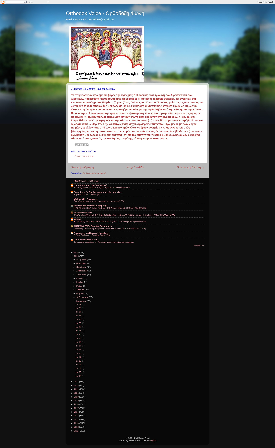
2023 (76, 385)
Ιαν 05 (78, 372)
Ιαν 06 (78, 368)
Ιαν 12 (78, 361)
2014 (76, 419)
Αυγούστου (81, 275)
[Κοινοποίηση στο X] (81, 144)
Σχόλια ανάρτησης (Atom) (94, 173)
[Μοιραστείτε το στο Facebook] (84, 144)
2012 (76, 427)
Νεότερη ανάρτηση (82, 167)
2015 (76, 416)
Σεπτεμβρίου (82, 271)
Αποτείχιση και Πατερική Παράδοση (91, 233)
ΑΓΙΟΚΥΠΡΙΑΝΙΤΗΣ (83, 213)
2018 (76, 404)
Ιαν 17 (78, 346)
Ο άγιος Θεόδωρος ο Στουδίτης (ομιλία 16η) (92, 235)
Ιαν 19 (78, 338)
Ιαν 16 (78, 349)
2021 (76, 393)
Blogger (152, 441)
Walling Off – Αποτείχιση (86, 199)
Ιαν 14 (78, 357)
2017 (76, 408)
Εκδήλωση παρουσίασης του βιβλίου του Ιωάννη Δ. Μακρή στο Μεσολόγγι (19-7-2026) (110, 228)
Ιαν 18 (78, 342)
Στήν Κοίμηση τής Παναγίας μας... (88, 194)
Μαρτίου (80, 293)
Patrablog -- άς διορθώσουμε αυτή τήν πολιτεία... (98, 192)
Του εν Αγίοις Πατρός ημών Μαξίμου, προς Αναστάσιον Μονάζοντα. (102, 188)
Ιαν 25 (78, 319)
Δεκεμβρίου (81, 259)
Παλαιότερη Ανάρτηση (190, 167)
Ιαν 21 (78, 331)
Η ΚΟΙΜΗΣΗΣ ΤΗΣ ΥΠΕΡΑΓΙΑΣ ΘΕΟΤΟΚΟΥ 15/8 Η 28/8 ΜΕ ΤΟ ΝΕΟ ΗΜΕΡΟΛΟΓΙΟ (110, 208)
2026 (76, 252)
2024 (76, 382)
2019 (76, 401)
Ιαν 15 (78, 353)
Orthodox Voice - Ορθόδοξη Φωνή (105, 13)
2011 (76, 431)
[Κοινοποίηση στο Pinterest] (87, 144)
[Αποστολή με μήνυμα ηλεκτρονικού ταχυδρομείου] (76, 144)
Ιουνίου (80, 282)
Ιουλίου (80, 278)
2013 (76, 423)
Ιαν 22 (78, 327)
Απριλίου (80, 290)
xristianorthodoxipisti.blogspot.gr (90, 206)
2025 (76, 256)
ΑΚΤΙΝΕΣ (78, 219)
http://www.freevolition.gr (86, 181)
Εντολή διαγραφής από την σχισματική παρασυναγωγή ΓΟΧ (99, 201)
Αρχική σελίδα (135, 167)
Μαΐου (79, 286)
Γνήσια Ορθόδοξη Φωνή (86, 240)
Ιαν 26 (78, 316)
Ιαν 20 (78, 334)
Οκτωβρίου (81, 267)
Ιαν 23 (78, 323)
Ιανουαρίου (81, 301)
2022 (76, 389)
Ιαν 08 (78, 365)
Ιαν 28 (78, 308)
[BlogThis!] (78, 144)
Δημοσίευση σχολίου (84, 156)
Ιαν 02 (78, 376)
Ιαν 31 (78, 304)
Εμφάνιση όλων (199, 245)
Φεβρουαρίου (82, 297)
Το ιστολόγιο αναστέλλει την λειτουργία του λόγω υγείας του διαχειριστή (104, 242)
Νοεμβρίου (81, 263)
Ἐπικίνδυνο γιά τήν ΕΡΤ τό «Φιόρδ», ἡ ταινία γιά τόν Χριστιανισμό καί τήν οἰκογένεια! (110, 222)
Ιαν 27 (78, 312)
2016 (76, 412)
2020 (76, 397)
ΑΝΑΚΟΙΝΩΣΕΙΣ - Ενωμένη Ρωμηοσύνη (93, 226)
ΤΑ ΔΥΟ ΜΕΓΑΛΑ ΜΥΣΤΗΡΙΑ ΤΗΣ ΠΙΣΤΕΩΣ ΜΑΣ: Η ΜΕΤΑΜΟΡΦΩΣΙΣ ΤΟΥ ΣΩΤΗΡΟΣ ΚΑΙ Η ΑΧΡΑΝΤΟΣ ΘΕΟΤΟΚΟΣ (124, 215)
